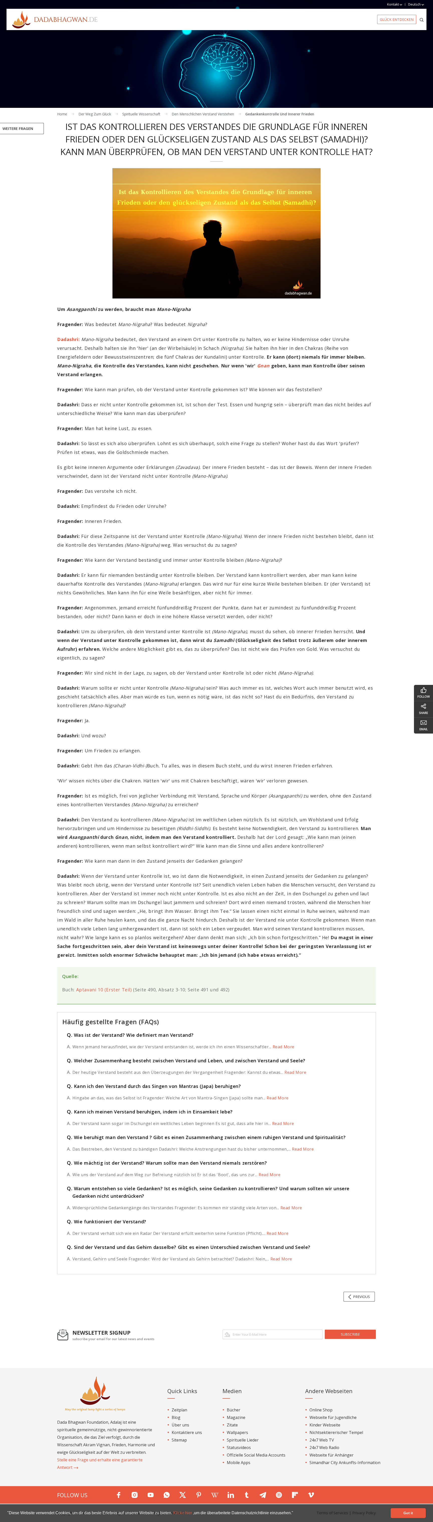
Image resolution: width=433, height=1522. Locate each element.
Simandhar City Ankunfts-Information (344, 1462)
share (423, 713)
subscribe (350, 1334)
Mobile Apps (238, 1462)
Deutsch (414, 4)
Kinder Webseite (324, 1425)
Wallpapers (237, 1432)
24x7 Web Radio (324, 1447)
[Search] (421, 19)
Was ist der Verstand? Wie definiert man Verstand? (130, 1035)
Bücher (233, 1410)
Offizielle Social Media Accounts (256, 1455)
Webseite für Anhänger (331, 1455)
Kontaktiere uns (187, 1432)
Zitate (232, 1425)
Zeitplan (179, 1410)
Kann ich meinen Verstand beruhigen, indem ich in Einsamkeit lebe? (150, 1112)
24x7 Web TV (321, 1440)
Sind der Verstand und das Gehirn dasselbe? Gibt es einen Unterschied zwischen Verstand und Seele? (188, 1247)
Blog (176, 1417)
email (423, 729)
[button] (295, 1513)
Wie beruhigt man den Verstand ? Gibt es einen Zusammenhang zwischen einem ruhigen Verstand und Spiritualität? (206, 1137)
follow (423, 696)
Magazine (236, 1417)
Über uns (180, 1425)
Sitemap (179, 1440)
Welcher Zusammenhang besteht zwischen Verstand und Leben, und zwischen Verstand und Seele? (186, 1061)
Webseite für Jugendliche (333, 1417)
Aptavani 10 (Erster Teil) (104, 990)
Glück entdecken (396, 19)
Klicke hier (183, 1513)
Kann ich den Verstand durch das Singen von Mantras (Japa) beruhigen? (154, 1086)
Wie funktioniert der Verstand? (106, 1222)
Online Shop (321, 1410)
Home (62, 114)
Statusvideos (239, 1447)
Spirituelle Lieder (243, 1440)
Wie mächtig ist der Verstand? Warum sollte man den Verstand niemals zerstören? (167, 1163)
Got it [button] (408, 1513)
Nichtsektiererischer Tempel (336, 1432)
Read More (282, 1047)
